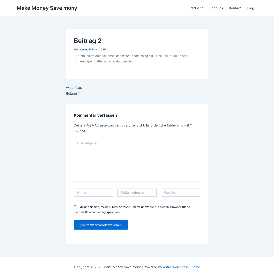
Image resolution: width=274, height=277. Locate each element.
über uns (216, 8)
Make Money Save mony (47, 8)
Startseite (196, 8)
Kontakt (235, 8)
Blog (250, 8)
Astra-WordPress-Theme (181, 267)
